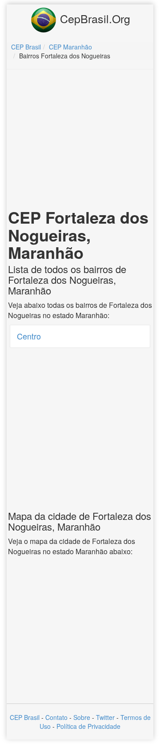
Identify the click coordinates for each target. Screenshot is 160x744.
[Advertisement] (81, 140)
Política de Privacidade (88, 726)
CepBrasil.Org (93, 18)
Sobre (81, 717)
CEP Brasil (25, 717)
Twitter (105, 717)
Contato (56, 717)
